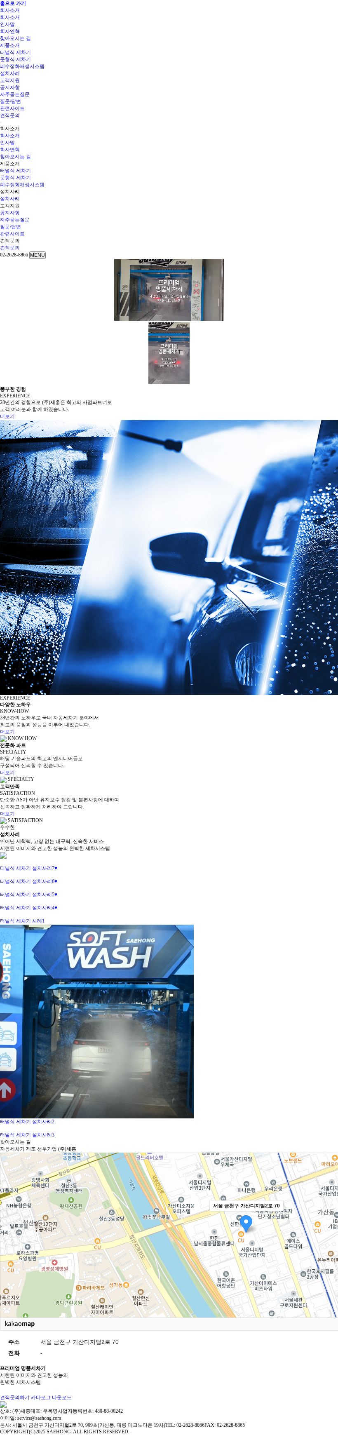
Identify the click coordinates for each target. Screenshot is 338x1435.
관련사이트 (12, 108)
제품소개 (10, 45)
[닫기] (1, 122)
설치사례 (10, 73)
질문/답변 (10, 101)
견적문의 (10, 115)
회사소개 (10, 10)
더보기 (7, 416)
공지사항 (10, 87)
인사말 (7, 24)
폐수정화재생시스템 (22, 66)
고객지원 (10, 80)
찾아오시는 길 (15, 38)
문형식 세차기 (15, 59)
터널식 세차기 (15, 52)
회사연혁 (10, 31)
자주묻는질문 (15, 94)
